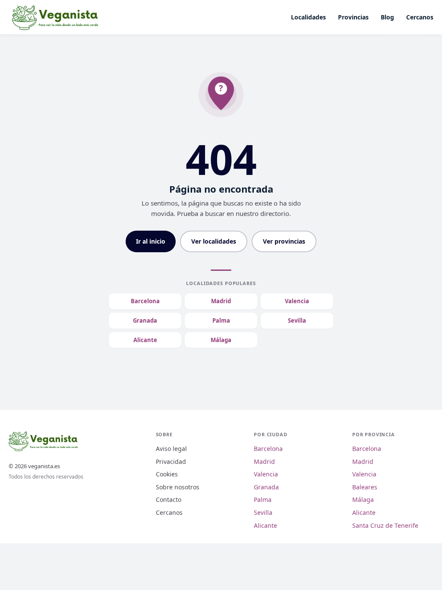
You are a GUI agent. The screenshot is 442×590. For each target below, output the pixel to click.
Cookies (167, 474)
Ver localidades (213, 241)
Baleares (364, 487)
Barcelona (145, 301)
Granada (145, 320)
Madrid (221, 301)
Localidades (308, 17)
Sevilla (297, 320)
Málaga (221, 340)
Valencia (297, 301)
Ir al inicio (150, 241)
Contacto (168, 499)
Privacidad (171, 461)
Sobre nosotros (177, 487)
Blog (387, 17)
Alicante (145, 340)
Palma (221, 320)
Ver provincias (284, 241)
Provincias (353, 17)
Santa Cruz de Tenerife (385, 525)
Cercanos (419, 17)
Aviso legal (171, 448)
